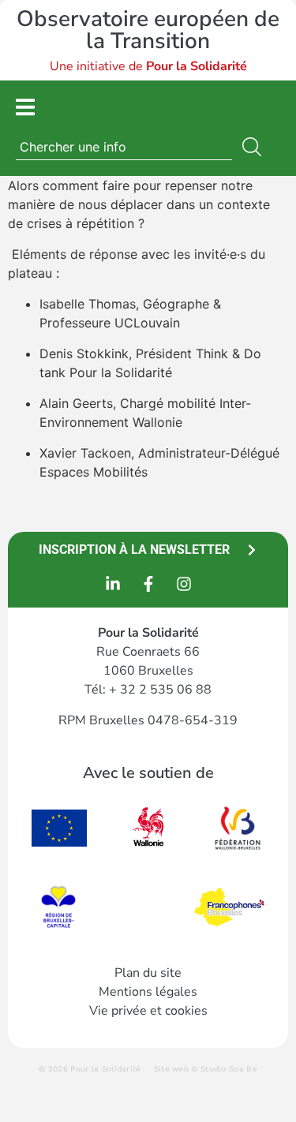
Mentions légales (148, 991)
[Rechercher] (255, 146)
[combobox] (124, 146)
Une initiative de (148, 66)
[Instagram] (184, 584)
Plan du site (148, 973)
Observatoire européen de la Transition (148, 30)
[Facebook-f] (148, 584)
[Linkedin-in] (113, 584)
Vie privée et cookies (148, 1010)
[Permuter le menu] (25, 107)
